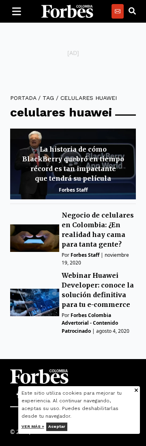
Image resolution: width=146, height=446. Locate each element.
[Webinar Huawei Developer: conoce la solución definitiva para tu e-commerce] (34, 302)
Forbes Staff (73, 189)
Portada (23, 98)
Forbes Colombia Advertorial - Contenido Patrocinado (90, 323)
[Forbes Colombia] (67, 11)
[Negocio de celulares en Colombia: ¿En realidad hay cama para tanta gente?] (34, 238)
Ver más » (32, 426)
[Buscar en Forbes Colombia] (132, 11)
